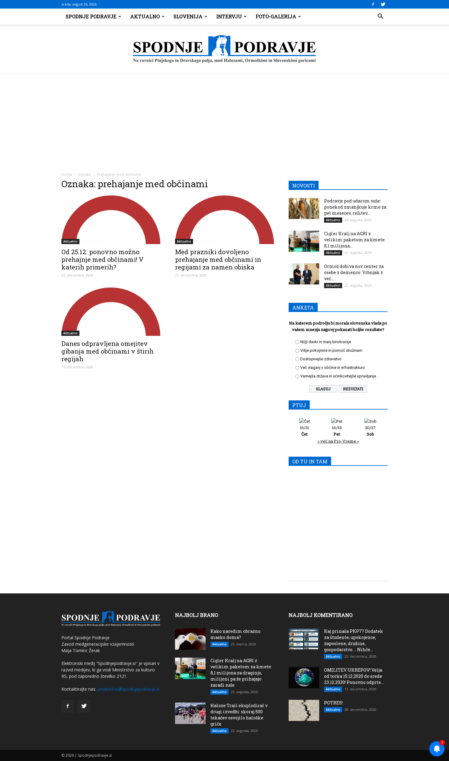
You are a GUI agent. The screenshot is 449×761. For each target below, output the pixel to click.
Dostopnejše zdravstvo (320, 359)
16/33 (337, 431)
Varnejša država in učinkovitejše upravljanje (338, 376)
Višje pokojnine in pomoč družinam (331, 350)
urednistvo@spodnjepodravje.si (128, 689)
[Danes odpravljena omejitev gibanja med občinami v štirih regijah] (110, 312)
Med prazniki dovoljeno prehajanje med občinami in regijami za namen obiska (218, 259)
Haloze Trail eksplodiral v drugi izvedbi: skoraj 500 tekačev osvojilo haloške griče (239, 715)
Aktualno (145, 16)
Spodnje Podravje (91, 16)
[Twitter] (383, 4)
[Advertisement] (224, 119)
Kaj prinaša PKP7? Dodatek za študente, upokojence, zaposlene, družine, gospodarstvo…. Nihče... (353, 640)
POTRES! (333, 703)
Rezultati (353, 388)
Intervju (229, 16)
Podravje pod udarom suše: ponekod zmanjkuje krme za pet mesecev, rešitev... (355, 207)
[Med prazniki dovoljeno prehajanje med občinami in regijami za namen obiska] (224, 219)
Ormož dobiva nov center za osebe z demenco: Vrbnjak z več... (354, 272)
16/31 (304, 431)
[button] (380, 16)
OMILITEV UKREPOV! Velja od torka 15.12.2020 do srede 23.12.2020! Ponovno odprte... (354, 676)
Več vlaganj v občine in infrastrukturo (332, 367)
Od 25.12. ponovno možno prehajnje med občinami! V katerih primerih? (102, 259)
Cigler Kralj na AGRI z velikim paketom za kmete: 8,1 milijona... (354, 240)
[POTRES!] (304, 710)
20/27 (370, 431)
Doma (66, 174)
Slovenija (188, 16)
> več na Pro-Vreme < (338, 441)
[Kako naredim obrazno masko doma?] (190, 639)
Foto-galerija (276, 16)
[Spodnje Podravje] (224, 49)
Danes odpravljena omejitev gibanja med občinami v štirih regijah (107, 351)
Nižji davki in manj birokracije (325, 342)
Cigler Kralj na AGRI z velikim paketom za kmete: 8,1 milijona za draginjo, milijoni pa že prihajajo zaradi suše (241, 673)
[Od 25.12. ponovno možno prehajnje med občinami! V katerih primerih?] (110, 219)
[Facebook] (373, 4)
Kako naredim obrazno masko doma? (235, 634)
